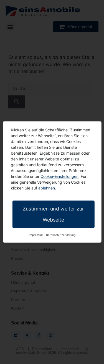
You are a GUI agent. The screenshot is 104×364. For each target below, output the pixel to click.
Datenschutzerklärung (60, 234)
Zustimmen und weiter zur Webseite (53, 214)
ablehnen (46, 188)
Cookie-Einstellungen (59, 176)
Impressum (36, 234)
